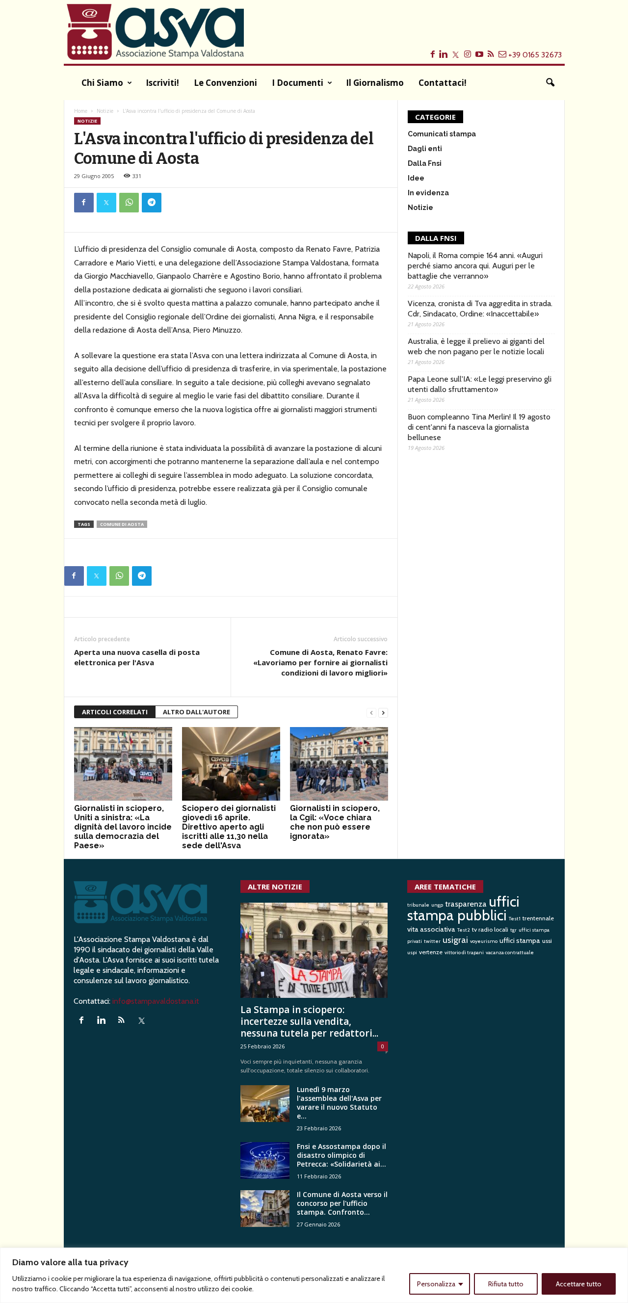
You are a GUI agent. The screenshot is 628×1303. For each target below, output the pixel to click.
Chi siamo (102, 82)
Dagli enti (425, 149)
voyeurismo (483, 941)
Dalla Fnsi (425, 163)
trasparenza (466, 904)
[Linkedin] (104, 1020)
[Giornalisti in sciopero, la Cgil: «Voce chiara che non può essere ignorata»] (339, 764)
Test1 (515, 918)
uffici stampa (519, 940)
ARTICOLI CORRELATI (115, 711)
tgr (513, 930)
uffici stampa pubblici (463, 908)
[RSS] (124, 1020)
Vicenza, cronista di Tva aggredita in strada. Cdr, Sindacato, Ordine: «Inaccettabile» (480, 308)
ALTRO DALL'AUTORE (196, 711)
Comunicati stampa (442, 134)
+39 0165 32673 (535, 54)
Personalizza (436, 1283)
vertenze (431, 952)
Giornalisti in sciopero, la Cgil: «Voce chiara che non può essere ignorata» (335, 822)
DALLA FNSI (436, 238)
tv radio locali (490, 929)
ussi (547, 940)
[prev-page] (371, 712)
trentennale (538, 918)
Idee (416, 178)
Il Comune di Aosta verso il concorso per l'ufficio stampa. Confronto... (342, 1203)
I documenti (297, 82)
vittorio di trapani (464, 952)
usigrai (455, 940)
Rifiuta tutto (505, 1283)
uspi (412, 952)
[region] (314, 1275)
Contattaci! (443, 82)
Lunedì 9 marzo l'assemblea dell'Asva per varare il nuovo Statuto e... (339, 1103)
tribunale (418, 905)
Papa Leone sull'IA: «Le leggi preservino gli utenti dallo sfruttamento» (479, 384)
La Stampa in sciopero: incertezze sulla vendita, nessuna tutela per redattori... (309, 1021)
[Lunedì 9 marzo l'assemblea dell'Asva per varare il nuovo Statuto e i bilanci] (264, 1103)
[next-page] (383, 712)
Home (80, 110)
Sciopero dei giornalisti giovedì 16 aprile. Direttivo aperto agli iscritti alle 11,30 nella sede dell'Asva (229, 827)
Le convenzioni (225, 82)
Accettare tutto (579, 1283)
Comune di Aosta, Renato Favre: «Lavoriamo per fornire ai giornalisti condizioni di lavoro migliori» (320, 662)
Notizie (105, 110)
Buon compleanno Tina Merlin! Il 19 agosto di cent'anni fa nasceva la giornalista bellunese (479, 427)
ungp (437, 905)
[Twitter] (106, 202)
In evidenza (428, 193)
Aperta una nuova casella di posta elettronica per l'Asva (137, 657)
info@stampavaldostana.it (155, 1001)
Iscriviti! (162, 82)
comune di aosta (122, 524)
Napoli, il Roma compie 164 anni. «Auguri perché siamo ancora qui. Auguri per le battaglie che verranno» (475, 266)
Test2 (463, 930)
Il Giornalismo (375, 82)
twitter (432, 941)
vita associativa (431, 929)
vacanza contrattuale (510, 952)
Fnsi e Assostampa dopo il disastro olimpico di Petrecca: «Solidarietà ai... (341, 1155)
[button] (550, 83)
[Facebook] (84, 202)
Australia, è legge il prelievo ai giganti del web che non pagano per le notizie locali (476, 346)
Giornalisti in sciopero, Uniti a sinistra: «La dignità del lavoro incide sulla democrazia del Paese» (123, 827)
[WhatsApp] (129, 202)
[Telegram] (151, 202)
